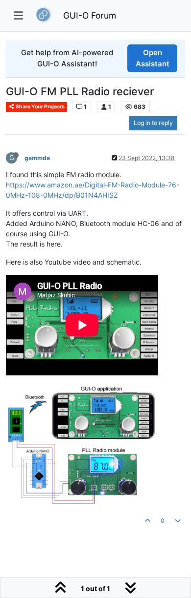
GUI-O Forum (89, 15)
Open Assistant (152, 58)
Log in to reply (153, 122)
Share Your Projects (40, 106)
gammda (37, 158)
